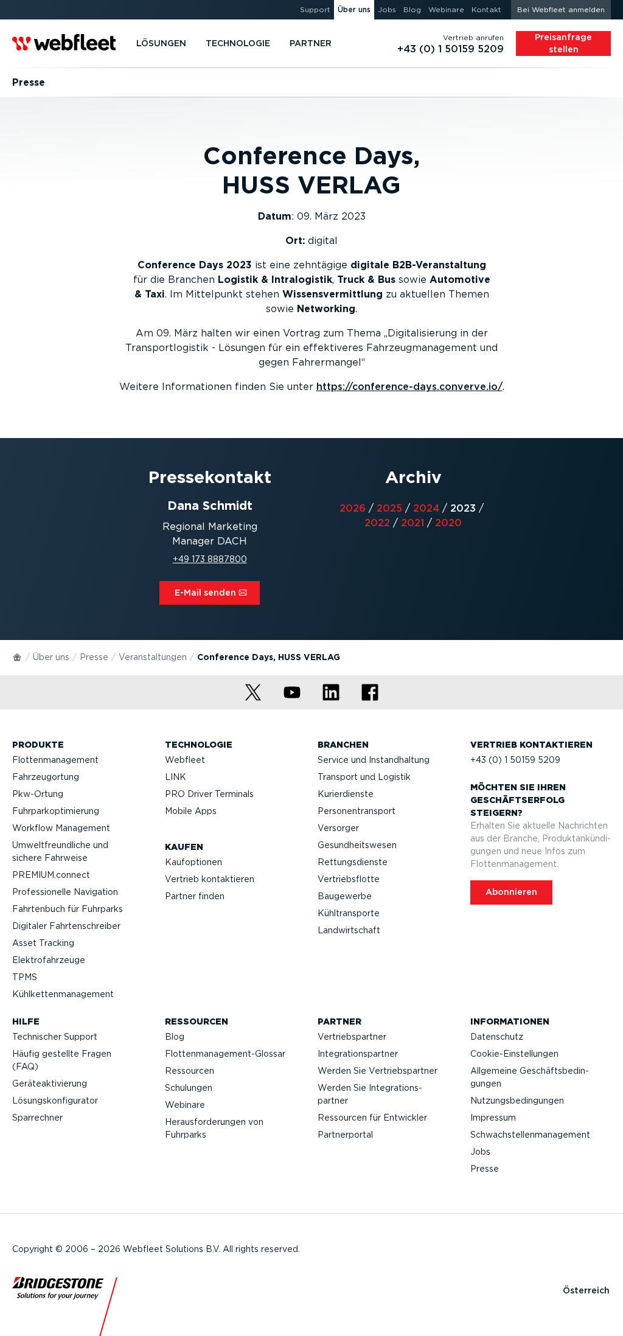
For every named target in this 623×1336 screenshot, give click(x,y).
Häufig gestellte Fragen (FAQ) (61, 1060)
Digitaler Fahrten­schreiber (66, 926)
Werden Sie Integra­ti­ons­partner (370, 1094)
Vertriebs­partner (352, 1037)
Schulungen (188, 1088)
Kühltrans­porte (349, 913)
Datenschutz (496, 1037)
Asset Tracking (43, 943)
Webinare (185, 1105)
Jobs (480, 1152)
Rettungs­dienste (353, 862)
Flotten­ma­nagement (55, 760)
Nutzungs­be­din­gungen (517, 1100)
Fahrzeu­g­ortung (45, 777)
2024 (426, 508)
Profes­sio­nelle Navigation (65, 892)
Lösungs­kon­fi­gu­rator (55, 1100)
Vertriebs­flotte (349, 879)
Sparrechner (37, 1117)
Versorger (338, 828)
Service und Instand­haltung (374, 760)
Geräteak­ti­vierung (49, 1083)
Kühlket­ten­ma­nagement (63, 994)
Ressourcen (189, 1071)
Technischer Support (54, 1037)
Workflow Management (61, 828)
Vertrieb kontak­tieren (209, 879)
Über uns (51, 657)
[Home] (18, 656)
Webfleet (185, 760)
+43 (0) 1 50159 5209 (515, 760)
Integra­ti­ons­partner (358, 1054)
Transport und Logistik (364, 777)
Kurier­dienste (346, 794)
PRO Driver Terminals (209, 794)
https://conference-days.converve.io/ (409, 386)
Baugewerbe (345, 896)
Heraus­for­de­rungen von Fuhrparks (214, 1128)
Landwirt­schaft (349, 930)
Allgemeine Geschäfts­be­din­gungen (529, 1077)
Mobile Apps (191, 811)
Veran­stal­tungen (153, 657)
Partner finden (194, 896)
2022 (377, 523)
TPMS (24, 977)
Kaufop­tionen (193, 862)
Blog (174, 1037)
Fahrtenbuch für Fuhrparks (67, 909)
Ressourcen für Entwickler (372, 1117)
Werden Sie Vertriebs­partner (377, 1071)
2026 (352, 508)
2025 (389, 508)
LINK (175, 777)
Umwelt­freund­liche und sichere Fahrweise (60, 851)
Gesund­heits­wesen (357, 845)
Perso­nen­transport (356, 811)
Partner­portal (345, 1134)
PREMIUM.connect (51, 875)
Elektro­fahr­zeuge (48, 960)
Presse (94, 657)
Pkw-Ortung (37, 794)
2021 (412, 523)
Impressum (493, 1117)
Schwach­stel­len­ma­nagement (530, 1134)
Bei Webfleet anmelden (561, 9)
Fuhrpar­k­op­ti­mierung (55, 811)
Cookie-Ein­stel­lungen (514, 1054)
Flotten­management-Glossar (225, 1054)
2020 (448, 523)
